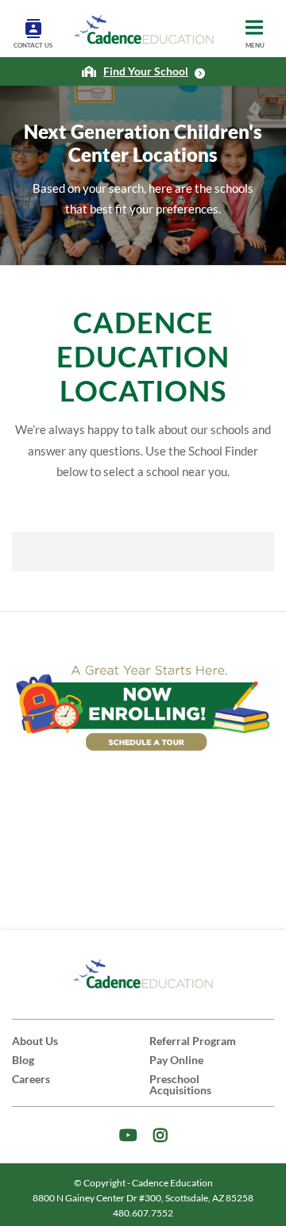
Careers (31, 1079)
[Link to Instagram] (160, 1135)
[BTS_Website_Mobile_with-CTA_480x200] (143, 706)
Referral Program (192, 1040)
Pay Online (176, 1060)
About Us (35, 1040)
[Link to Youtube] (128, 1135)
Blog (23, 1060)
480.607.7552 (143, 1213)
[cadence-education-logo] (143, 30)
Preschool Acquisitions (180, 1084)
